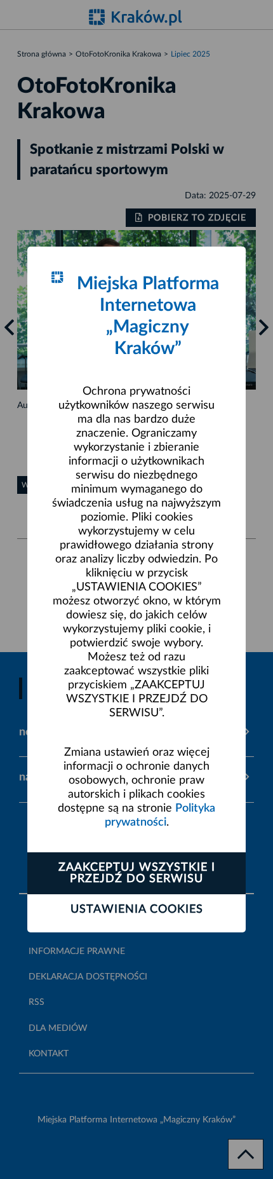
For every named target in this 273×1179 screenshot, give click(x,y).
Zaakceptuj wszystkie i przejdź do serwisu (136, 873)
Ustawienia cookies (136, 909)
